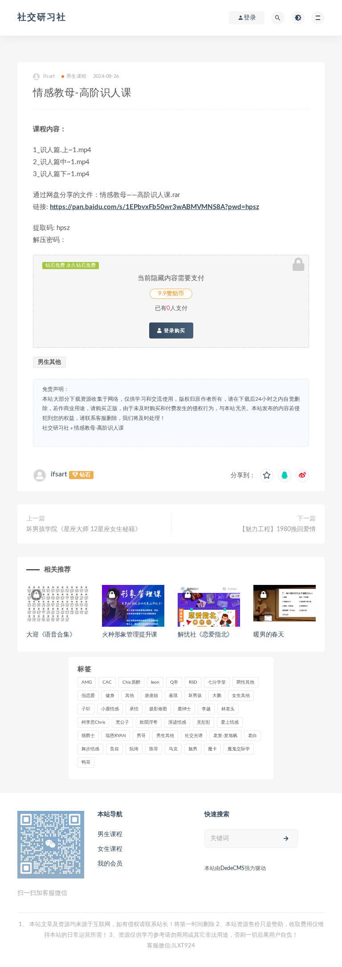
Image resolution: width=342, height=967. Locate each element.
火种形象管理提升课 (129, 635)
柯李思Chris (93, 722)
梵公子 (122, 722)
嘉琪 (173, 695)
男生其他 (49, 362)
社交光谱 (194, 735)
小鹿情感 (110, 709)
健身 (110, 695)
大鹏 (216, 695)
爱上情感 (230, 722)
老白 (252, 735)
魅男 (192, 749)
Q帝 (174, 682)
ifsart (59, 474)
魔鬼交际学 (239, 749)
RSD (193, 682)
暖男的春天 (268, 635)
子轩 (85, 709)
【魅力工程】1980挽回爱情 (277, 529)
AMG (86, 682)
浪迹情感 (177, 722)
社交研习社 (41, 17)
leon (155, 682)
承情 (134, 709)
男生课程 (76, 76)
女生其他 (241, 695)
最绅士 (184, 709)
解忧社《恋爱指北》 (205, 635)
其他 (129, 695)
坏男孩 (195, 695)
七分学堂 (217, 682)
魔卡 (212, 749)
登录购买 (173, 330)
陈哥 (153, 749)
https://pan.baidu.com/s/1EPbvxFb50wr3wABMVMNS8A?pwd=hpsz (154, 207)
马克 (173, 749)
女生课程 (110, 849)
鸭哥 (85, 762)
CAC (107, 682)
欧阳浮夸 (149, 722)
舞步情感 (90, 749)
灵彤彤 (203, 722)
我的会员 (110, 864)
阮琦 (134, 749)
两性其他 (245, 682)
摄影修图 (158, 709)
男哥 (141, 735)
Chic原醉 (131, 682)
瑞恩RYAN (116, 735)
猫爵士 (88, 735)
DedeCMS (232, 868)
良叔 (114, 749)
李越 (206, 709)
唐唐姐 (151, 695)
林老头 (228, 709)
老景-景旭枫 (225, 735)
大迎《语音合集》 (50, 635)
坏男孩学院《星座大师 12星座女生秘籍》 (83, 529)
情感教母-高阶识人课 (99, 428)
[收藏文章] (266, 475)
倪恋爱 (88, 695)
